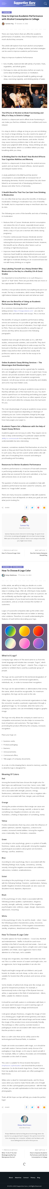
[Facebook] (26, 507)
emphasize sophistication (11, 1065)
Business (6, 567)
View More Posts (24, 528)
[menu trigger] (5, 3)
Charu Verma (10, 1180)
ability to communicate (10, 438)
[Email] (44, 507)
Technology (17, 567)
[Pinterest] (38, 507)
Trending (6, 12)
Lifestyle (6, 1169)
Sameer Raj (9, 23)
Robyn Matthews (11, 575)
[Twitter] (32, 507)
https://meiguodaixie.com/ (23, 311)
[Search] (44, 3)
